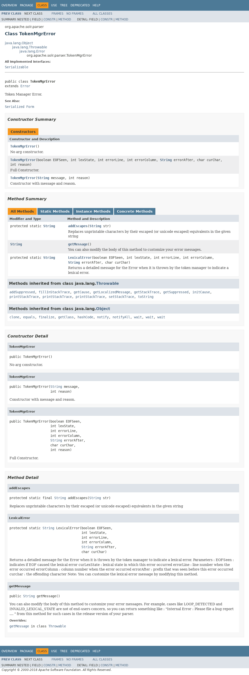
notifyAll (121, 317)
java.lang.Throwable (29, 47)
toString (145, 297)
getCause (81, 292)
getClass (66, 317)
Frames (57, 13)
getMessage (78, 244)
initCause (201, 292)
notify (103, 317)
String (166, 160)
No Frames (75, 13)
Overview (9, 5)
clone (14, 317)
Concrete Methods (134, 211)
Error (25, 86)
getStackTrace (146, 292)
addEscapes (78, 226)
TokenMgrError (23, 146)
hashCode (85, 317)
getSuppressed (175, 292)
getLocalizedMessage (111, 292)
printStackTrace (24, 297)
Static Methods (55, 211)
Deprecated (80, 5)
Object (103, 308)
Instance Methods (93, 211)
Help (96, 5)
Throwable (107, 283)
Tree (64, 5)
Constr (49, 19)
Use (54, 5)
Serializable (16, 67)
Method (64, 19)
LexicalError (79, 258)
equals (29, 317)
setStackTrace (121, 297)
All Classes (102, 13)
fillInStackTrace (54, 292)
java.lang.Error (32, 51)
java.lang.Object (19, 43)
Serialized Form (19, 107)
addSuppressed (22, 292)
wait (138, 317)
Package (26, 5)
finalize (46, 317)
